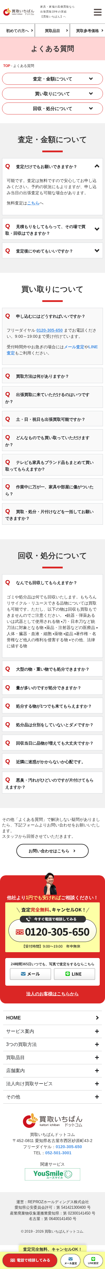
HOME (13, 1018)
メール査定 (74, 346)
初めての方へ (17, 31)
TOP (6, 66)
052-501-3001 (58, 1152)
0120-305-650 (49, 330)
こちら (33, 203)
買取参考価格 (87, 31)
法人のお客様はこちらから (52, 993)
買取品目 (52, 31)
